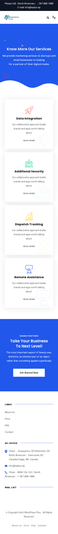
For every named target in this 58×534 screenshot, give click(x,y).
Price (7, 418)
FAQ (7, 425)
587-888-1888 (46, 3)
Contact (9, 432)
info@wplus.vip (32, 7)
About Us (10, 412)
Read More (29, 140)
